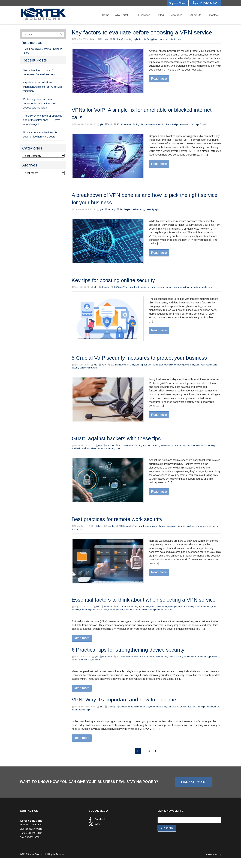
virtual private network (180, 124)
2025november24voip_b (128, 124)
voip (182, 365)
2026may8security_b (123, 39)
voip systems (86, 368)
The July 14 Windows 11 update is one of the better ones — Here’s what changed (42, 120)
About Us (196, 14)
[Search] (61, 34)
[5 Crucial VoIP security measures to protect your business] (108, 399)
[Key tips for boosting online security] (108, 318)
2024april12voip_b (119, 365)
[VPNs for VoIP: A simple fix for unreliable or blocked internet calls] (108, 155)
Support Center (178, 3)
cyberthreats (140, 39)
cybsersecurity (164, 445)
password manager (176, 526)
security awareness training (179, 287)
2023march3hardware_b (129, 656)
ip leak (193, 706)
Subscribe (167, 828)
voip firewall (206, 365)
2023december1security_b (131, 445)
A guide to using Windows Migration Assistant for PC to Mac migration (42, 86)
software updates (202, 287)
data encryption (87, 609)
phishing (190, 526)
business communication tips (155, 124)
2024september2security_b (133, 209)
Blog (161, 14)
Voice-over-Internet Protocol (166, 365)
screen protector (79, 659)
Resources (176, 14)
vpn (179, 39)
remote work (202, 526)
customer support (203, 606)
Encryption (152, 39)
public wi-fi (214, 656)
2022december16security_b (133, 706)
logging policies (115, 609)
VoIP (109, 124)
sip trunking (146, 365)
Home (105, 14)
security (169, 39)
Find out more (193, 782)
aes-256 (145, 606)
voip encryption (192, 365)
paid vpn (202, 706)
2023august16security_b (128, 606)
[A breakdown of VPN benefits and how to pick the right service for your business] (108, 240)
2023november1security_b (131, 526)
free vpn (176, 706)
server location (140, 609)
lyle (94, 39)
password (160, 287)
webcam (96, 659)
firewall (162, 526)
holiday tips (211, 445)
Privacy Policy (213, 854)
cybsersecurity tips (181, 445)
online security (148, 287)
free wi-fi (185, 706)
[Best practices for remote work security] (108, 560)
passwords (102, 448)
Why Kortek (122, 14)
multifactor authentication (84, 448)
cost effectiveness (158, 606)
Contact (213, 14)
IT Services (144, 14)
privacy (161, 39)
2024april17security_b (124, 287)
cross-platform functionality (181, 606)
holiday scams (198, 445)
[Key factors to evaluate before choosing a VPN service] (108, 70)
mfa (138, 287)
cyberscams (151, 445)
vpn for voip (201, 124)
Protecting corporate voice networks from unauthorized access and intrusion (39, 103)
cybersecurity (161, 656)
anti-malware (151, 526)
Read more (159, 78)
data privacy (101, 609)
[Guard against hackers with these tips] (108, 479)
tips (175, 39)
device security (176, 656)
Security (104, 39)
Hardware (107, 656)
